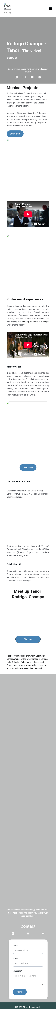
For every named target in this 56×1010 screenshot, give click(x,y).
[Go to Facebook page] (39, 77)
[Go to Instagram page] (17, 77)
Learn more (28, 467)
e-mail (15, 958)
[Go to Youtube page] (33, 77)
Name (15, 945)
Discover (28, 639)
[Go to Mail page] (25, 77)
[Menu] (50, 8)
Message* (17, 971)
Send (19, 992)
